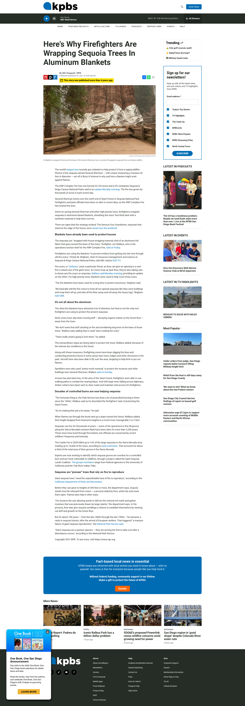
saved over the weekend (104, 228)
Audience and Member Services (140, 663)
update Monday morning (107, 189)
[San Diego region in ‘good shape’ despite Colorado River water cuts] (183, 615)
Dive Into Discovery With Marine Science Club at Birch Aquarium (179, 269)
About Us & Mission (100, 663)
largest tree (72, 169)
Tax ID (166, 681)
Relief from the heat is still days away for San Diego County (182, 376)
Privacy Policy (98, 691)
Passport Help (133, 686)
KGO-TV (116, 260)
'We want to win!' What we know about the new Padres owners (179, 388)
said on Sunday (104, 372)
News (60, 26)
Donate (122, 588)
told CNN (59, 295)
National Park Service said (110, 524)
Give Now (194, 6)
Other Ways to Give (171, 677)
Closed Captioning (135, 668)
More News (50, 601)
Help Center (132, 691)
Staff (95, 695)
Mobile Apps (98, 681)
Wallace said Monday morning (106, 273)
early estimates (109, 446)
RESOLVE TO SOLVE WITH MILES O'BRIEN (180, 316)
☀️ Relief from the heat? (178, 53)
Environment (128, 629)
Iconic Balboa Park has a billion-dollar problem (99, 634)
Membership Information (173, 672)
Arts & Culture (102, 26)
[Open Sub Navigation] (65, 26)
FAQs (130, 677)
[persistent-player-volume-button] (54, 18)
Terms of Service (99, 700)
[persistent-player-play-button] (47, 18)
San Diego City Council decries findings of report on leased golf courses (179, 401)
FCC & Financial (99, 677)
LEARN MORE (28, 691)
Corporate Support (171, 663)
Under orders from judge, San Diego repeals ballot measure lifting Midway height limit (181, 364)
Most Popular (171, 328)
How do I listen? (134, 681)
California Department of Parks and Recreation (78, 481)
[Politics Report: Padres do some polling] (62, 615)
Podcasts (137, 26)
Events (170, 26)
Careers (96, 672)
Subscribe (182, 153)
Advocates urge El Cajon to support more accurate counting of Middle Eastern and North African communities (181, 416)
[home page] (60, 7)
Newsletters (97, 668)
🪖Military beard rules (177, 58)
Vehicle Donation (170, 686)
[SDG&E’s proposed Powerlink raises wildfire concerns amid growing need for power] (142, 615)
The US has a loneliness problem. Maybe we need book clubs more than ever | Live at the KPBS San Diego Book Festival (180, 220)
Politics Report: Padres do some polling (59, 634)
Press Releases (99, 686)
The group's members (83, 462)
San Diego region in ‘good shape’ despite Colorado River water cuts (182, 636)
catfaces (73, 266)
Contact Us (132, 672)
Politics (86, 629)
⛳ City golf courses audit (179, 48)
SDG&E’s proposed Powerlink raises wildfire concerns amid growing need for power (142, 636)
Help (182, 26)
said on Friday (113, 247)
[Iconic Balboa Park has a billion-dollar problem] (102, 615)
